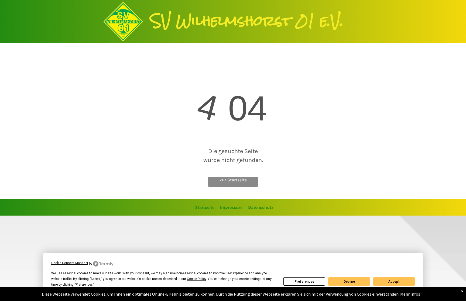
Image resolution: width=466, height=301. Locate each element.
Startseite (204, 207)
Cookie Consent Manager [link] (69, 263)
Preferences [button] (84, 284)
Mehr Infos (410, 294)
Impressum (231, 207)
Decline (349, 281)
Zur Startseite (233, 179)
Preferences (304, 281)
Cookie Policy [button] (196, 279)
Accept (394, 281)
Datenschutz (260, 207)
